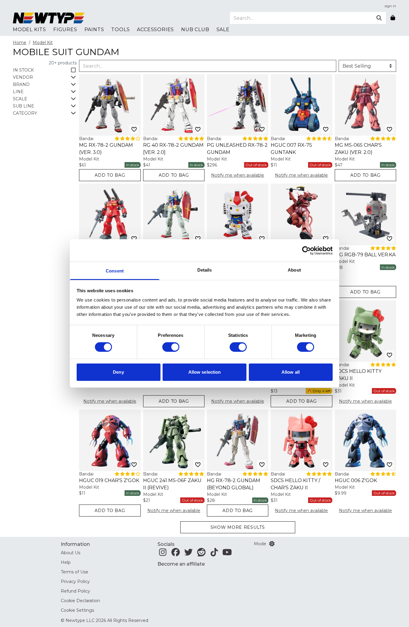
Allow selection (204, 372)
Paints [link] (94, 29)
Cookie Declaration (80, 600)
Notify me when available (237, 175)
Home (19, 42)
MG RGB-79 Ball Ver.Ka (365, 255)
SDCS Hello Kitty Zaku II (358, 374)
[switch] (170, 347)
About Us (70, 552)
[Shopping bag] (393, 18)
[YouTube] (227, 554)
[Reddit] (201, 554)
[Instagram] (162, 554)
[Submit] (379, 18)
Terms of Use (74, 572)
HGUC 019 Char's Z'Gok (109, 480)
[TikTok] (214, 554)
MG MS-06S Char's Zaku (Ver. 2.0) (358, 148)
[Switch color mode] (272, 544)
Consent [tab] (115, 270)
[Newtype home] (49, 18)
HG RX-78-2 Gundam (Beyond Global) (233, 484)
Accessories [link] (155, 29)
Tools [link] (120, 29)
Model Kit (43, 42)
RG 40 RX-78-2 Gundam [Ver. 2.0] (173, 148)
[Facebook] (175, 554)
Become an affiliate (181, 564)
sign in (390, 6)
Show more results (237, 527)
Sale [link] (223, 29)
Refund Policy (75, 591)
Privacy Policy (75, 581)
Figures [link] (65, 29)
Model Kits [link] (29, 29)
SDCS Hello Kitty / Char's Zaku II (295, 484)
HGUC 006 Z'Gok (356, 480)
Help (66, 562)
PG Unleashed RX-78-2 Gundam (237, 148)
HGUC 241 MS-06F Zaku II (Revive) (172, 484)
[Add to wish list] (134, 129)
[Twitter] (188, 554)
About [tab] (294, 269)
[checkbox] (45, 70)
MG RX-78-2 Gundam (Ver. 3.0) (106, 148)
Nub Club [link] (195, 29)
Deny (118, 372)
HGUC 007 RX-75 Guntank (291, 148)
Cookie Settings (77, 610)
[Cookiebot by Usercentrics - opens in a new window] (306, 250)
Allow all (290, 372)
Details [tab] (204, 269)
